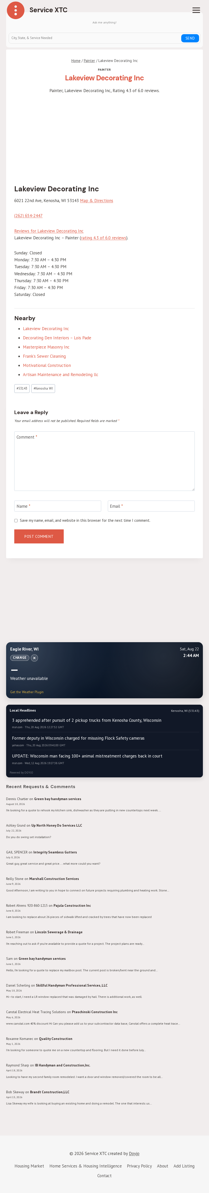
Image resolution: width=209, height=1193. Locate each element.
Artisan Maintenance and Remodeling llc (60, 374)
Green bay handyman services (57, 799)
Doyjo (134, 1153)
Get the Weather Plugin (27, 692)
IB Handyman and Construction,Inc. (62, 1065)
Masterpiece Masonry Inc (46, 347)
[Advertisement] (104, 138)
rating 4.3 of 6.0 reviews (103, 238)
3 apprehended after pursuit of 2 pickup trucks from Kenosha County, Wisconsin (86, 720)
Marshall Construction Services (54, 878)
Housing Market (29, 1166)
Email (116, 506)
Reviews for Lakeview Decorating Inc (49, 231)
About (162, 1166)
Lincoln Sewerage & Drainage (59, 932)
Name (23, 506)
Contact (104, 1175)
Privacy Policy (139, 1166)
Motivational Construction (47, 365)
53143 (22, 388)
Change (20, 657)
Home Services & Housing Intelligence (85, 1166)
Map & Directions (96, 200)
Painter (104, 69)
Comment (27, 437)
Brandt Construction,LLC (49, 1092)
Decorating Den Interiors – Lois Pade (57, 338)
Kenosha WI (43, 388)
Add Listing (184, 1166)
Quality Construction (55, 1038)
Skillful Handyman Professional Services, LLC (72, 985)
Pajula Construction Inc (72, 905)
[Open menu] (196, 10)
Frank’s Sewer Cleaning (44, 356)
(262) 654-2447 (28, 215)
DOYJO (28, 772)
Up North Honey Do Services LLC (56, 825)
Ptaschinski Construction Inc (94, 1012)
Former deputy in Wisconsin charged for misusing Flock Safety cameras (78, 738)
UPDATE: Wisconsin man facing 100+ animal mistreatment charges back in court (87, 756)
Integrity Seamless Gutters (55, 852)
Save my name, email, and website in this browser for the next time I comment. (85, 520)
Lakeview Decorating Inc (46, 328)
